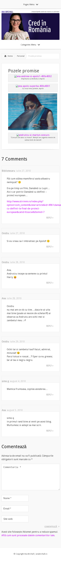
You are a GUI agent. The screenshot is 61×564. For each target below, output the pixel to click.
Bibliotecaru (8, 170)
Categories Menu (28, 44)
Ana (4, 298)
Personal (20, 56)
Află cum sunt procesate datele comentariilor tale (27, 535)
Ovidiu (5, 233)
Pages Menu (28, 4)
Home (10, 56)
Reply (49, 217)
